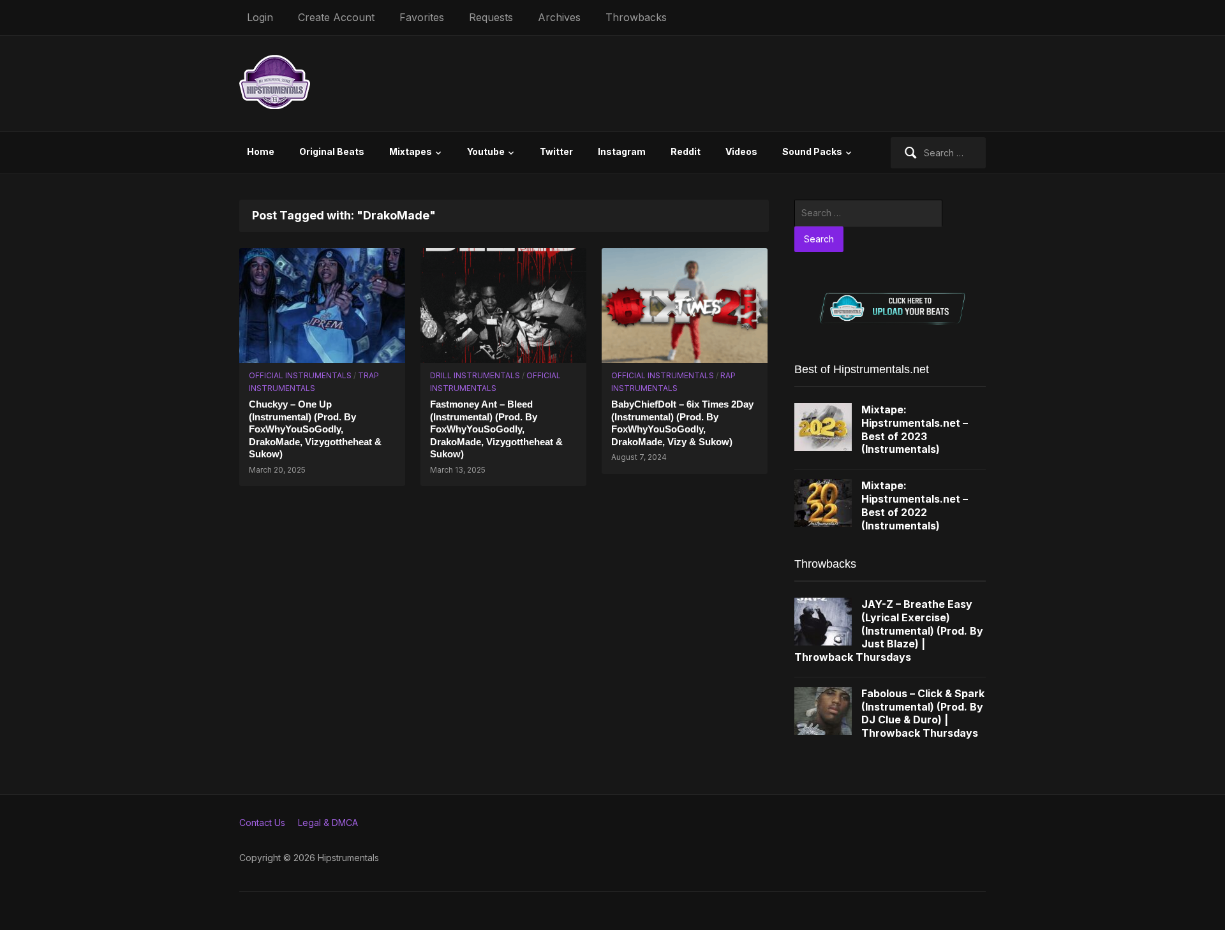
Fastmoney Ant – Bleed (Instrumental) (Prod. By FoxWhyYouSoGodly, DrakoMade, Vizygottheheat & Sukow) (496, 429)
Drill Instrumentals (475, 375)
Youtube (486, 151)
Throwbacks (636, 17)
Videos (741, 151)
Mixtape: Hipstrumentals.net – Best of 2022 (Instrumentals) (914, 505)
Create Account (336, 17)
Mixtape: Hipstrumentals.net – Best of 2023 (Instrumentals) (914, 429)
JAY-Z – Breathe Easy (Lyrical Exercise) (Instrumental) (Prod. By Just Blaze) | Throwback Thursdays (888, 630)
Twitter (556, 151)
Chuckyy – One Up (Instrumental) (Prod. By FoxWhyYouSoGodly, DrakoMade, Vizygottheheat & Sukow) (315, 429)
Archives (559, 17)
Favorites (421, 17)
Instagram (622, 151)
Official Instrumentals (300, 375)
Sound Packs (812, 151)
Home (260, 151)
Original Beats (331, 151)
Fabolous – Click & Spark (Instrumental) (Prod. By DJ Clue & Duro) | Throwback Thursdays (922, 713)
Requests (491, 17)
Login (260, 17)
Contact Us (262, 822)
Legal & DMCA (328, 822)
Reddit (686, 151)
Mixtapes (410, 151)
